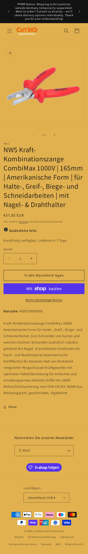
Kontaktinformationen (23, 544)
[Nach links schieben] (34, 135)
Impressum (67, 537)
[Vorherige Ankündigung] (9, 11)
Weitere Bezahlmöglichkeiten (44, 300)
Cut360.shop (41, 531)
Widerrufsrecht (74, 544)
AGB (58, 544)
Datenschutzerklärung (42, 537)
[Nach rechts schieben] (54, 135)
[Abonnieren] (68, 450)
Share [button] (12, 407)
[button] (9, 31)
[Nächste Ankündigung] (79, 11)
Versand (23, 221)
